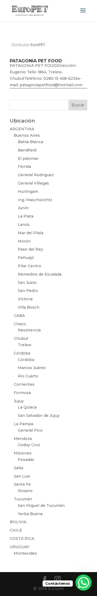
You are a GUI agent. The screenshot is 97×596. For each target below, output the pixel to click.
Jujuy (19, 401)
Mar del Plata (30, 232)
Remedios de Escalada (39, 274)
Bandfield (27, 150)
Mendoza (23, 438)
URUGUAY (19, 546)
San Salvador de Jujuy (39, 415)
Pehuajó (26, 257)
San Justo (27, 282)
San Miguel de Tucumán (41, 505)
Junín (23, 207)
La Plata (25, 216)
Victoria (25, 299)
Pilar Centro (29, 265)
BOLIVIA (18, 521)
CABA (19, 315)
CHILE (16, 530)
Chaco (20, 324)
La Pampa (23, 423)
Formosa (22, 392)
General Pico (30, 430)
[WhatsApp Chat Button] (83, 583)
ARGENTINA (22, 129)
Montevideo (25, 553)
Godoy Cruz (29, 444)
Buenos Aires (27, 135)
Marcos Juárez (32, 367)
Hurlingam (28, 191)
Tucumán (23, 499)
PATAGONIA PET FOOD (36, 60)
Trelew (25, 344)
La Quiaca (27, 407)
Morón (24, 241)
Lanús (24, 224)
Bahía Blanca (30, 141)
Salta (18, 467)
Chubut (21, 338)
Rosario (25, 490)
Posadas (26, 459)
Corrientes (24, 384)
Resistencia (29, 330)
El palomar (28, 158)
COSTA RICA (22, 538)
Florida (24, 166)
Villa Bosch (28, 307)
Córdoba (22, 353)
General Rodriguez (36, 174)
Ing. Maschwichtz (35, 199)
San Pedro (28, 290)
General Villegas (33, 183)
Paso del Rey (30, 249)
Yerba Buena (30, 513)
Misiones (23, 453)
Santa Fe (22, 484)
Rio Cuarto (28, 376)
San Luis (22, 476)
